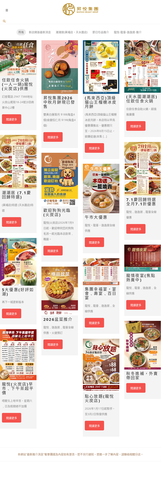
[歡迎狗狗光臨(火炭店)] (59, 179)
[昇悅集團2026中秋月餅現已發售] (59, 67)
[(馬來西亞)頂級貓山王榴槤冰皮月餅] (101, 67)
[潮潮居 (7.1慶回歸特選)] (18, 162)
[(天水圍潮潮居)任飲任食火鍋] (142, 66)
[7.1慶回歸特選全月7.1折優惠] (142, 169)
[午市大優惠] (101, 188)
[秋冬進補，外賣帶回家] (142, 345)
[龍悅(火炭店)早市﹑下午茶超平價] (18, 354)
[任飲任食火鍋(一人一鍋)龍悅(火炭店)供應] (18, 58)
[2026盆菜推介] (59, 291)
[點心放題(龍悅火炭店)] (101, 365)
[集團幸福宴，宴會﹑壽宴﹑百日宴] (101, 271)
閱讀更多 (11, 119)
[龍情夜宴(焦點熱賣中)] (142, 258)
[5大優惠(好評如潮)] (18, 262)
